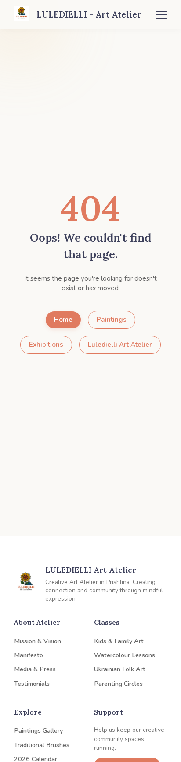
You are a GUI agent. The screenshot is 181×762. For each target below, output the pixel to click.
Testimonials (32, 683)
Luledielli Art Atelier (120, 344)
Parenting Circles (118, 683)
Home (63, 319)
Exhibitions (46, 344)
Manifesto (28, 655)
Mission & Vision (37, 641)
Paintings (112, 319)
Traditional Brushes (41, 745)
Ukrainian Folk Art (119, 669)
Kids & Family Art (119, 641)
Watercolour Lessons (124, 655)
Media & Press (35, 669)
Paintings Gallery (38, 730)
